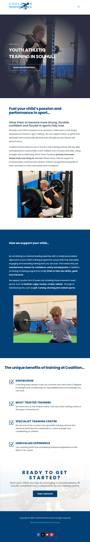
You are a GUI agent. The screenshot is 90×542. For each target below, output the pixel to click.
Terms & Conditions (38, 522)
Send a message (45, 494)
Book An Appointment (24, 67)
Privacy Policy (54, 522)
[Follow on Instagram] (51, 534)
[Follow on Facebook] (38, 534)
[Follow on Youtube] (47, 534)
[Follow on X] (43, 534)
